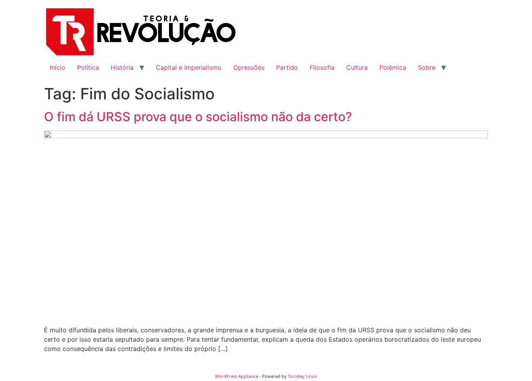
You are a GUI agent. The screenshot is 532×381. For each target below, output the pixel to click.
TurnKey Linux (302, 376)
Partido (287, 67)
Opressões (248, 67)
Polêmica (392, 67)
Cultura (357, 67)
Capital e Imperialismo (189, 67)
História (122, 67)
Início (57, 67)
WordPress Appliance (236, 376)
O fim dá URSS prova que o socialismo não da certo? (198, 116)
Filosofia (322, 67)
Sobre (426, 67)
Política (88, 67)
